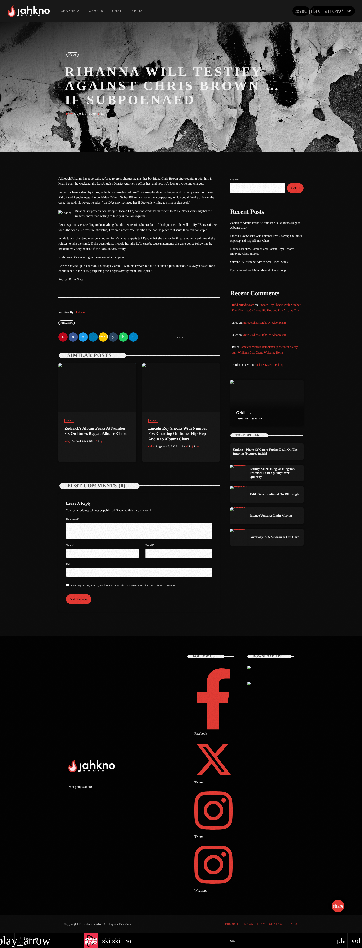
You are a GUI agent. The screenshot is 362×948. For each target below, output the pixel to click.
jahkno (80, 312)
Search (234, 179)
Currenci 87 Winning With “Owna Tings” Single (259, 262)
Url (68, 564)
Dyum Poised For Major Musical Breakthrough (258, 270)
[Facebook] (296, 924)
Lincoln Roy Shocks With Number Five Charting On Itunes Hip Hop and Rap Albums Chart (177, 433)
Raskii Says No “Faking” (270, 365)
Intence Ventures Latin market (271, 515)
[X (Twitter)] (291, 924)
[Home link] (28, 10)
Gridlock (243, 413)
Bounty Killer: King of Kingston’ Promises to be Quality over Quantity (273, 473)
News (73, 54)
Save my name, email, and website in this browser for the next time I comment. (124, 585)
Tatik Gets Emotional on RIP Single (274, 494)
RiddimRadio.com (243, 305)
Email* (149, 545)
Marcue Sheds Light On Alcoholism (264, 322)
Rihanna (66, 323)
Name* (70, 545)
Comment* (72, 518)
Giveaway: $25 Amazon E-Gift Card (274, 537)
